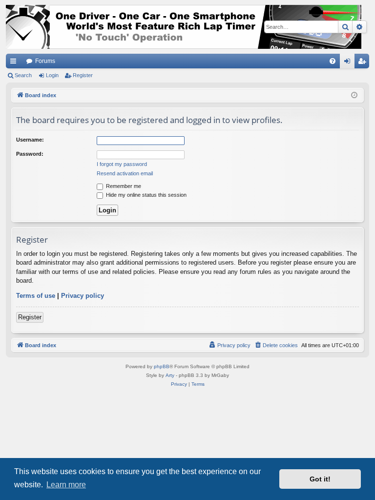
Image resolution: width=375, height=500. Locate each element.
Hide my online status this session (145, 195)
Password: (29, 154)
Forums (45, 61)
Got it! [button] (320, 479)
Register (83, 75)
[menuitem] (332, 61)
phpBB (161, 366)
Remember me (122, 186)
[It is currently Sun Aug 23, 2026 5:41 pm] (354, 95)
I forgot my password (122, 164)
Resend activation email (125, 173)
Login (52, 75)
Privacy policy (82, 295)
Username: (30, 140)
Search (23, 75)
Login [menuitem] (349, 63)
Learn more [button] (66, 484)
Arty (170, 375)
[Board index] (183, 27)
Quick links (15, 63)
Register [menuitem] (363, 63)
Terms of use (35, 295)
